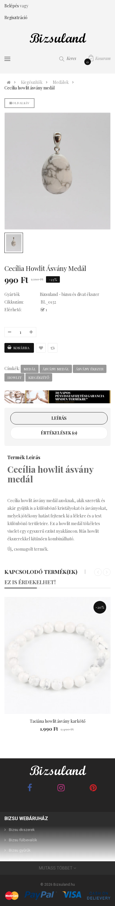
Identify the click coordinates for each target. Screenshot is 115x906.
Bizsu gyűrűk (20, 850)
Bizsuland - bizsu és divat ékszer (69, 294)
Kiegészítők (31, 82)
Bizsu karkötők (21, 860)
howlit (14, 377)
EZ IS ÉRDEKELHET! (30, 582)
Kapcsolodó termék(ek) (40, 571)
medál (30, 369)
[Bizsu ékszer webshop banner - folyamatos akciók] (57, 397)
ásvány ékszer (90, 369)
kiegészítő (38, 377)
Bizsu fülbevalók (23, 840)
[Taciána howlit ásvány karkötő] (57, 655)
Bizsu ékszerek (22, 829)
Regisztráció (15, 17)
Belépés (12, 6)
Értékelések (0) (59, 433)
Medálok (61, 82)
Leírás (59, 418)
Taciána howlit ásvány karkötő (58, 721)
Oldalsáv (20, 103)
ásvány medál (55, 369)
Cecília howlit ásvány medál (29, 88)
